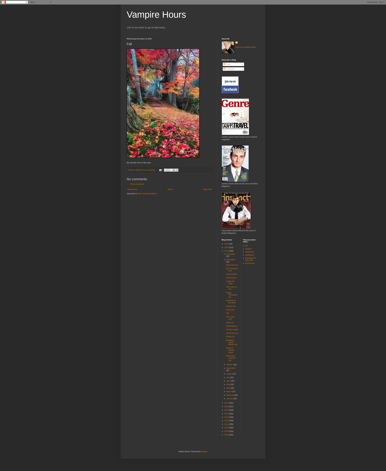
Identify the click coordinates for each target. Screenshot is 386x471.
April (228, 388)
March (229, 391)
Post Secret (250, 263)
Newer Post (132, 189)
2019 (226, 247)
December (230, 254)
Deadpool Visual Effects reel (231, 342)
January (230, 399)
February (230, 395)
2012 (226, 421)
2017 (226, 403)
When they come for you (231, 358)
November (230, 260)
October (229, 365)
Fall (227, 313)
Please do (230, 337)
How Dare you (232, 265)
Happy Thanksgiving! (231, 295)
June (228, 381)
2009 (226, 431)
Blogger (204, 451)
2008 (226, 435)
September (231, 368)
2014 (226, 414)
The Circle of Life (231, 288)
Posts (227, 64)
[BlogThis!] (168, 170)
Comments (229, 69)
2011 (226, 424)
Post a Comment (137, 184)
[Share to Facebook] (174, 170)
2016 (226, 407)
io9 (246, 246)
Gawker (248, 249)
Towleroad (249, 252)
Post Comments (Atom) (147, 194)
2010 (226, 428)
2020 (226, 244)
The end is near (230, 318)
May (228, 384)
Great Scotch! (231, 274)
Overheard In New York (250, 259)
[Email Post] (160, 170)
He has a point (232, 329)
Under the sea (232, 333)
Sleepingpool (231, 326)
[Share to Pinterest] (176, 170)
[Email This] (165, 170)
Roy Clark (230, 310)
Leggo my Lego (230, 282)
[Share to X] (171, 170)
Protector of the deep (231, 302)
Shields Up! (231, 306)
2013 (226, 417)
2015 (226, 410)
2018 (226, 251)
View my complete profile (245, 47)
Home (170, 189)
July (228, 377)
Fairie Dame (231, 278)
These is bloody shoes (230, 350)
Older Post (207, 189)
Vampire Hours (156, 15)
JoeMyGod (249, 255)
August (229, 374)
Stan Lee (230, 323)
